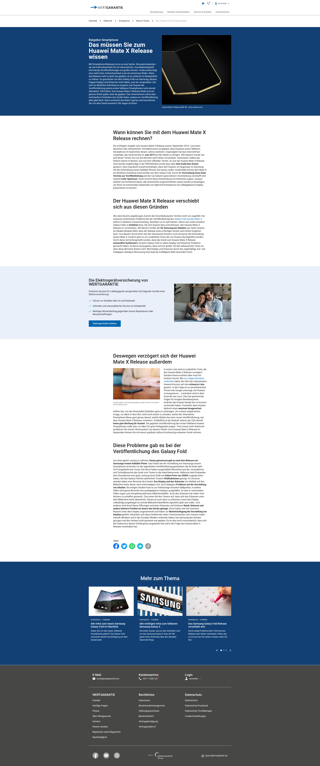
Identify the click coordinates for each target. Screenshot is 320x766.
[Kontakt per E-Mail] (203, 3)
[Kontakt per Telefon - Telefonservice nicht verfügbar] (208, 3)
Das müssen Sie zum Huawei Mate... (172, 21)
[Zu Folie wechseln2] (223, 650)
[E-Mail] (140, 546)
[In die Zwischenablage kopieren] (148, 546)
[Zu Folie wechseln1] (221, 650)
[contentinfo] (215, 756)
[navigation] (160, 676)
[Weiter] (230, 650)
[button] (222, 3)
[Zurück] (217, 650)
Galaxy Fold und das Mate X (188, 219)
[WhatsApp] (132, 546)
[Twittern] (124, 546)
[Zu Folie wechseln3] (226, 650)
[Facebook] (116, 546)
